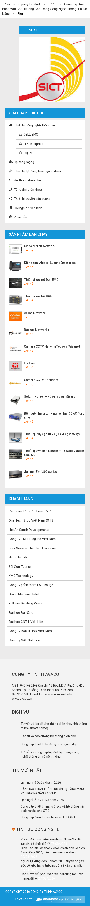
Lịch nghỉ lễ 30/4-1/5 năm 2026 (42, 800)
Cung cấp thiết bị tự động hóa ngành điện (49, 744)
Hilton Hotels (18, 557)
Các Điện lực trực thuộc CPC (30, 511)
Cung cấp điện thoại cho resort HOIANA (48, 817)
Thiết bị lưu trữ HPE (38, 296)
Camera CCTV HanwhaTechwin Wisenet (52, 346)
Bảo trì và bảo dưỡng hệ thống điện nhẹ (48, 736)
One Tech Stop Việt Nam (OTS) (31, 520)
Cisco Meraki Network (39, 246)
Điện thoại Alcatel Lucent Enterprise (50, 262)
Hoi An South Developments (29, 530)
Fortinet (30, 363)
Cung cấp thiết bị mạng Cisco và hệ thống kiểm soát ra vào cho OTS (53, 808)
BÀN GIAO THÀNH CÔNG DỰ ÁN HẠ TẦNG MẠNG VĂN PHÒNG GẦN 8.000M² (53, 791)
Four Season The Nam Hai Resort (33, 548)
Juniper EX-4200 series (40, 471)
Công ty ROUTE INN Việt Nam (30, 631)
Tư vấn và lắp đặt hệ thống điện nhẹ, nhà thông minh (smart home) (54, 726)
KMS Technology (21, 576)
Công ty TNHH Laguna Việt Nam (32, 539)
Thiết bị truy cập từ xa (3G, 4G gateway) (52, 434)
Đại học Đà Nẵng (21, 613)
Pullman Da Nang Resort (26, 603)
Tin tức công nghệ (37, 829)
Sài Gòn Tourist (20, 567)
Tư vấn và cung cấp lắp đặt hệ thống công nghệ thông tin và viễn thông (50, 754)
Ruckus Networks (36, 330)
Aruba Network (34, 313)
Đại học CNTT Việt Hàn (26, 622)
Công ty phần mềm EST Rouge (31, 585)
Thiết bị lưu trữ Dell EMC (41, 279)
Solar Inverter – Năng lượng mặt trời (50, 396)
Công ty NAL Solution (24, 640)
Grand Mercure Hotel (24, 594)
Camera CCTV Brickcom (41, 380)
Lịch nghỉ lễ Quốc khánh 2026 (41, 782)
